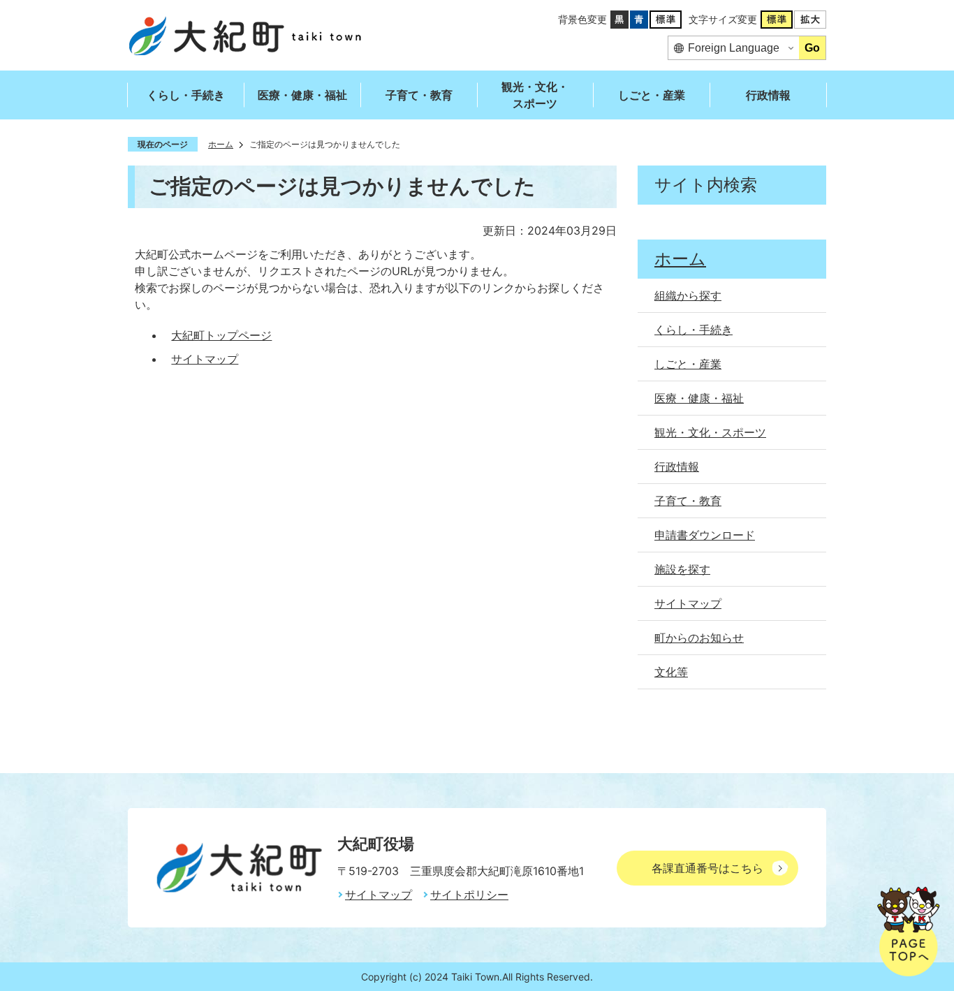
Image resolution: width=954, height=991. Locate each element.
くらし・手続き (186, 95)
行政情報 (768, 95)
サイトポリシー (469, 895)
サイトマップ (204, 359)
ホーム (220, 144)
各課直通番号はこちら (707, 868)
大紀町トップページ (221, 335)
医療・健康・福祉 (302, 95)
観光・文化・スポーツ (534, 95)
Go (812, 48)
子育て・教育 (419, 95)
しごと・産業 (651, 95)
